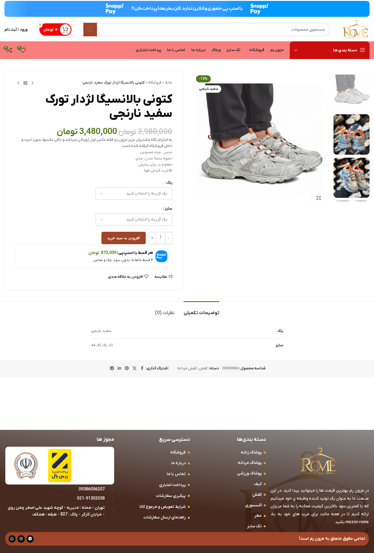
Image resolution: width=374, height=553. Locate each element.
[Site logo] (356, 29)
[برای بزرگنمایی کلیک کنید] (318, 197)
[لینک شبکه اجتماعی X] (134, 368)
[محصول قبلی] (32, 83)
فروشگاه (154, 82)
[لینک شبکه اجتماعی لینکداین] (119, 368)
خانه (168, 82)
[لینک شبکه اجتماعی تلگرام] (112, 368)
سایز (168, 208)
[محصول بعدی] (18, 83)
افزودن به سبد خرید (123, 238)
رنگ (169, 182)
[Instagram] (21, 539)
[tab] (201, 310)
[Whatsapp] (12, 539)
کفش (203, 368)
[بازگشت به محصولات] (25, 83)
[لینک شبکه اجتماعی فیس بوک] (141, 368)
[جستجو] (90, 29)
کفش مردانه (187, 368)
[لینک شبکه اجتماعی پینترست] (127, 368)
